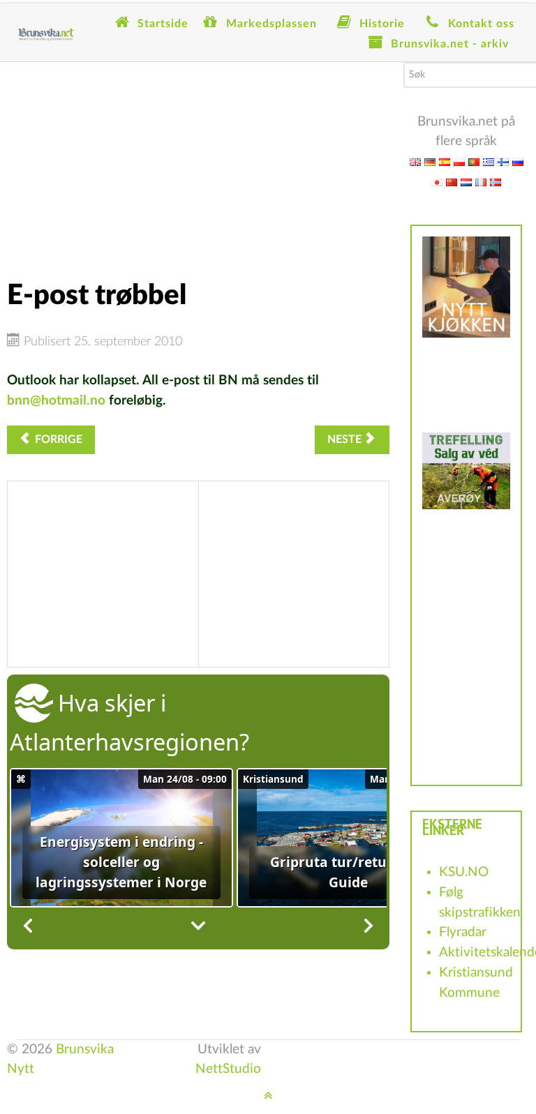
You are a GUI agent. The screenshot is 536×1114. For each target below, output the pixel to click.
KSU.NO (464, 872)
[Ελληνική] (488, 161)
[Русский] (517, 161)
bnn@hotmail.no (56, 400)
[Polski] (459, 161)
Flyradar (462, 932)
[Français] (480, 181)
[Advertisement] (198, 159)
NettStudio (228, 1069)
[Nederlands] (466, 181)
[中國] (451, 181)
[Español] (444, 161)
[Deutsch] (430, 161)
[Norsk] (495, 181)
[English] (415, 161)
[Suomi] (503, 161)
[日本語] (436, 181)
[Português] (473, 161)
